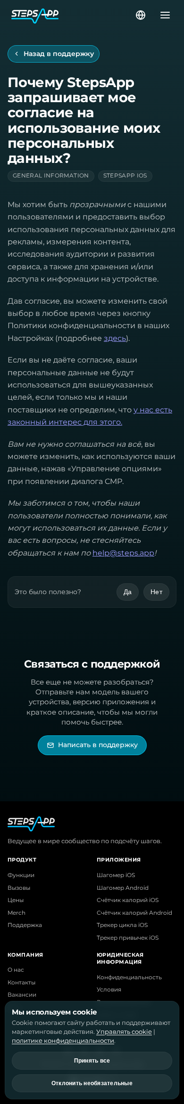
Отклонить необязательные (92, 1083)
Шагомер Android (123, 888)
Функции (21, 875)
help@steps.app (123, 552)
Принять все (92, 1060)
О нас (16, 970)
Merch (16, 913)
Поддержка (25, 925)
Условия (109, 989)
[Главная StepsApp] (72, 15)
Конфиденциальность (129, 977)
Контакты (21, 982)
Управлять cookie (124, 1031)
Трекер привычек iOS (128, 938)
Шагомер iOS (116, 875)
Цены (16, 900)
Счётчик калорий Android (134, 913)
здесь (115, 338)
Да (128, 592)
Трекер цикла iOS (122, 925)
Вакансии (22, 994)
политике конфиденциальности (63, 1040)
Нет (156, 592)
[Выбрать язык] (140, 15)
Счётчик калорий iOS (128, 900)
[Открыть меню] (162, 15)
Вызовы (19, 888)
